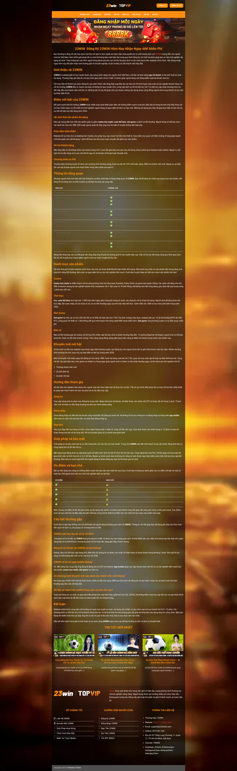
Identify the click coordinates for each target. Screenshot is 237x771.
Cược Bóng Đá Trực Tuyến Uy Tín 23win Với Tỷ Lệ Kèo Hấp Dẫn (74, 661)
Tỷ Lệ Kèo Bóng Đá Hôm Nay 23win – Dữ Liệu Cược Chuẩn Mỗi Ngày (118, 661)
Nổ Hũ (116, 14)
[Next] (184, 656)
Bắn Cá (125, 14)
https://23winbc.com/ (162, 722)
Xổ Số (146, 14)
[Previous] (53, 656)
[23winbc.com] (118, 5)
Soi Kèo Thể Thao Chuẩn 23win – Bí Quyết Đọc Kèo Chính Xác (163, 661)
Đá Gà (154, 14)
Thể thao (136, 14)
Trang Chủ (85, 14)
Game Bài (97, 14)
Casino (107, 14)
